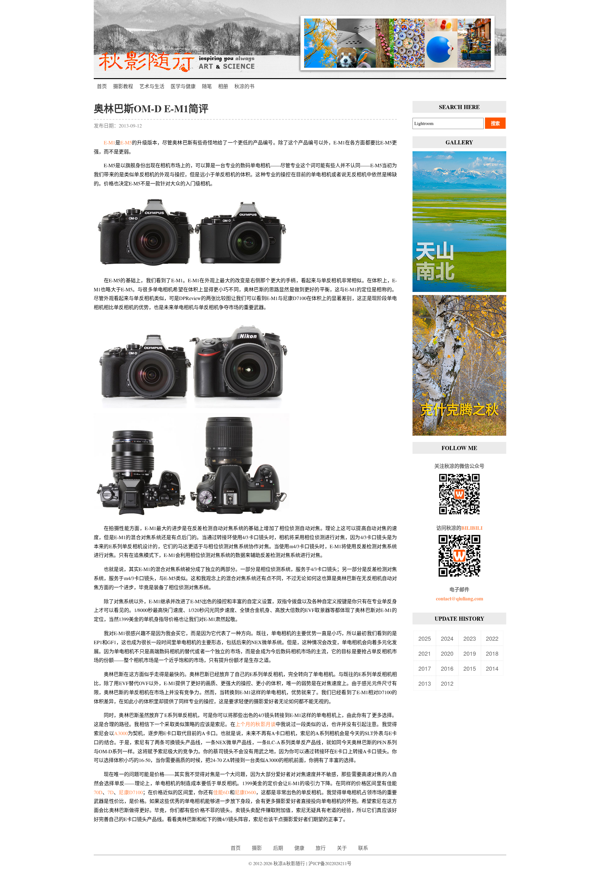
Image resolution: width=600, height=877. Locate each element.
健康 (299, 847)
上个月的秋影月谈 (255, 724)
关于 (342, 847)
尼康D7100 (130, 792)
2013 (424, 683)
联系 (363, 847)
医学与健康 (183, 86)
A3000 (121, 733)
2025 (424, 638)
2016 (447, 668)
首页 (102, 86)
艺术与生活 (151, 86)
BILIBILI (471, 527)
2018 (492, 653)
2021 (424, 653)
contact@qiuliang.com (459, 598)
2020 (447, 653)
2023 (469, 638)
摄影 (257, 847)
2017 (424, 668)
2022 (492, 638)
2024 (447, 638)
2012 (447, 683)
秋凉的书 (244, 86)
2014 (492, 668)
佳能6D (221, 792)
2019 (469, 653)
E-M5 (126, 142)
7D (111, 792)
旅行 (321, 847)
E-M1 (109, 142)
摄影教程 (123, 86)
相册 (223, 86)
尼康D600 (245, 792)
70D (98, 792)
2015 (469, 668)
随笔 (207, 86)
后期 (278, 847)
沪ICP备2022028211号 (330, 863)
